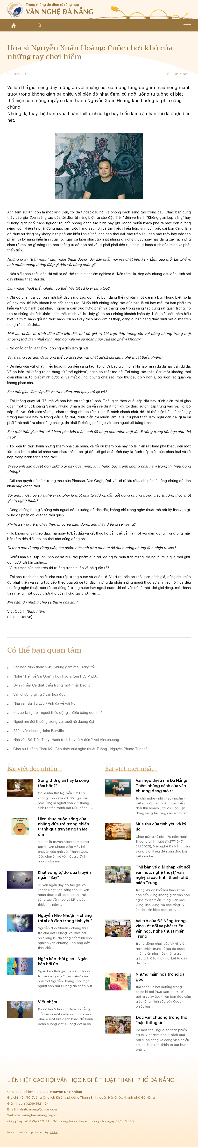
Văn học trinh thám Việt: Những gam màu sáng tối (54, 667)
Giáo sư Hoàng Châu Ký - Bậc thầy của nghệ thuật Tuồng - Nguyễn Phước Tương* (80, 749)
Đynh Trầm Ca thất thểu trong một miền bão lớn (52, 685)
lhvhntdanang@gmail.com (37, 1109)
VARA (53, 1133)
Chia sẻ (180, 73)
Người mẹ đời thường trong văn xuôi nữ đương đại (53, 722)
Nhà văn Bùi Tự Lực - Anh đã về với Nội (44, 703)
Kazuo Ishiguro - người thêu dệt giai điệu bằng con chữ (57, 713)
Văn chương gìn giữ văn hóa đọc (39, 694)
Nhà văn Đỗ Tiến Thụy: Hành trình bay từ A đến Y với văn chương (66, 740)
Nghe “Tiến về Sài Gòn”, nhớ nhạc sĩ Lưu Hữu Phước (55, 676)
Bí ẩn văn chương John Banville (38, 731)
